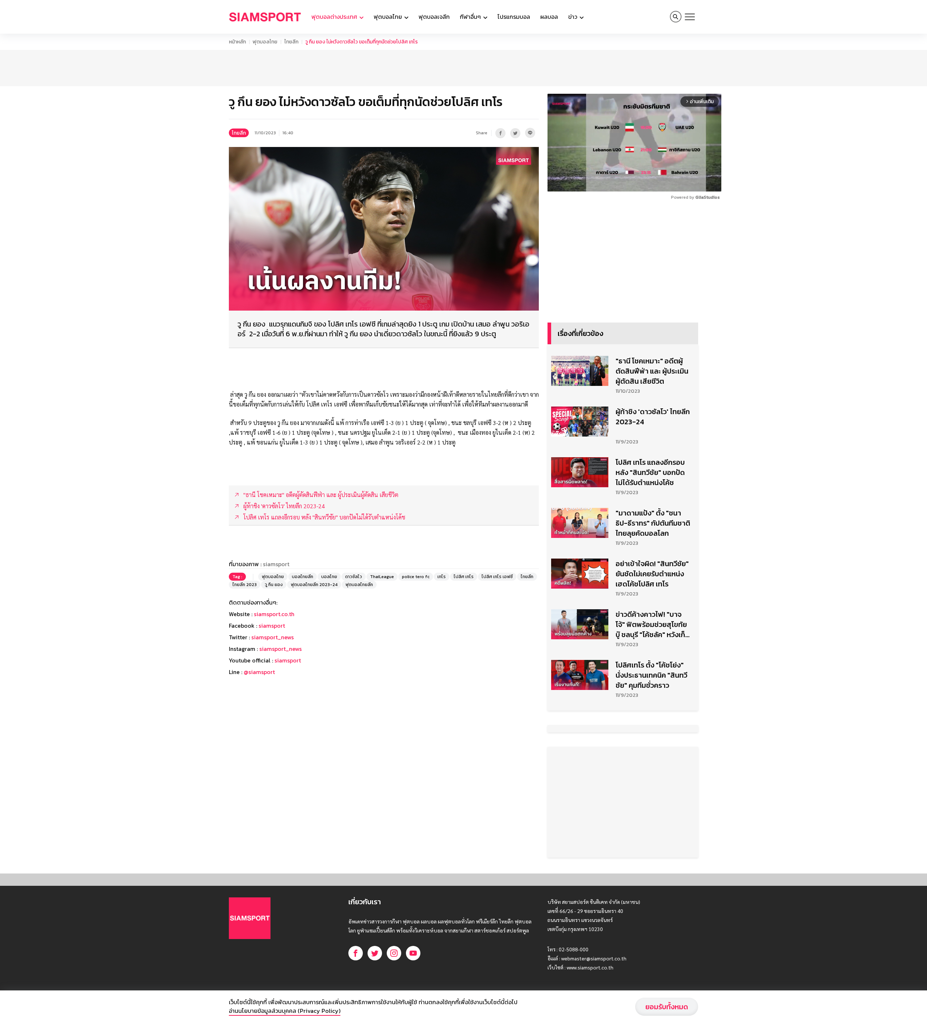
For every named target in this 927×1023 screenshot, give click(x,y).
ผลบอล (549, 16)
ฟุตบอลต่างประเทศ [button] (334, 16)
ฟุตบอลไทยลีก (359, 584)
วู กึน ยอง (274, 584)
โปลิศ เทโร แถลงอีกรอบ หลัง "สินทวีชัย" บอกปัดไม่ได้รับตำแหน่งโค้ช (650, 472)
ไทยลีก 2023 (244, 584)
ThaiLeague (382, 576)
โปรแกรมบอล (514, 16)
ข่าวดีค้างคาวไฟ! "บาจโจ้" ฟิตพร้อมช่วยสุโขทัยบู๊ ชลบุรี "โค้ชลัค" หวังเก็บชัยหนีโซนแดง (652, 624)
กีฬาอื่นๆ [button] (471, 16)
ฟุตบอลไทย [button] (388, 16)
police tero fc (415, 576)
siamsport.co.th (274, 614)
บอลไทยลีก (302, 576)
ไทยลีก (291, 42)
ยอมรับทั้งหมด (666, 1006)
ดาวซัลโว (353, 576)
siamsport (272, 625)
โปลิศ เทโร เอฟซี (497, 576)
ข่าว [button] (573, 16)
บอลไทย (329, 576)
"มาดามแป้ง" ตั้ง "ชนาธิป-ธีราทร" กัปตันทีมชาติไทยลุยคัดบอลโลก (653, 523)
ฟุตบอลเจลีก (434, 16)
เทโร (441, 576)
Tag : (237, 576)
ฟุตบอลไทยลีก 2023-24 (314, 584)
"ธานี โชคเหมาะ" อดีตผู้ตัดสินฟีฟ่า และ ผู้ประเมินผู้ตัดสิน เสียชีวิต (652, 371)
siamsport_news (272, 637)
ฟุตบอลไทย (265, 42)
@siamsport (259, 672)
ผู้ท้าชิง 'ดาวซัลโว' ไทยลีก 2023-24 (653, 417)
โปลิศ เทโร (464, 576)
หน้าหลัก (237, 42)
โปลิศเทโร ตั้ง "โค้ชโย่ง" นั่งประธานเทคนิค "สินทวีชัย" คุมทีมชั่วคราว (651, 675)
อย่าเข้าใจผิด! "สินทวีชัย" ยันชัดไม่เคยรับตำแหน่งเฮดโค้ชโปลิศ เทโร (652, 574)
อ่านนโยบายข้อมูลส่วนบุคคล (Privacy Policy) (284, 1010)
